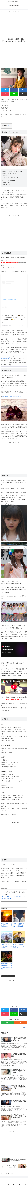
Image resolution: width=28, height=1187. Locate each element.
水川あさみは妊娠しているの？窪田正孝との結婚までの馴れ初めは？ (18, 926)
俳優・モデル (11, 976)
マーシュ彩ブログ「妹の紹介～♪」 (11, 396)
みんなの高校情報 (6, 358)
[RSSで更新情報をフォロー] (20, 1022)
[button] (25, 548)
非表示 (8, 125)
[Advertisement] (14, 24)
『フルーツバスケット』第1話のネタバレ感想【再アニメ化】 (6, 946)
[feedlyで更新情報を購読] (7, 1022)
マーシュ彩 (5, 325)
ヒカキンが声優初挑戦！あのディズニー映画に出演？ (18, 946)
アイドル (4, 976)
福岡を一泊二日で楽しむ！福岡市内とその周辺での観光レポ (6, 925)
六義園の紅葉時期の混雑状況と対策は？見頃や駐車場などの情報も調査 (6, 966)
